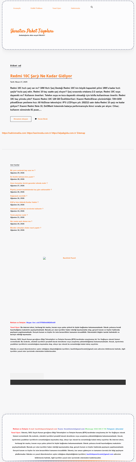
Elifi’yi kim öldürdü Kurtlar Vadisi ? (24, 202)
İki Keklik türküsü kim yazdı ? (22, 177)
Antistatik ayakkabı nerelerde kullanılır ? (26, 209)
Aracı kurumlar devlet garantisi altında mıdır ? (29, 183)
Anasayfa (17, 8)
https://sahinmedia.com (14, 133)
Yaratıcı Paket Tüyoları (32, 31)
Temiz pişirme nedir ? (19, 215)
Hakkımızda (75, 8)
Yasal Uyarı (56, 8)
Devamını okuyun (22, 120)
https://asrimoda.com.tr (39, 133)
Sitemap (81, 133)
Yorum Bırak (43, 119)
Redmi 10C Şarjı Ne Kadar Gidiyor (41, 75)
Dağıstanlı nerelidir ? (18, 196)
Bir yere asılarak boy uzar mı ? (22, 170)
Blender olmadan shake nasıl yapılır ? (25, 228)
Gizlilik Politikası (36, 8)
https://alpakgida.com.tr (64, 133)
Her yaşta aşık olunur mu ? (21, 221)
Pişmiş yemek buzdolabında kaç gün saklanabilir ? (31, 190)
